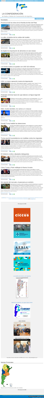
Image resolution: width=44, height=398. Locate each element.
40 (37, 197)
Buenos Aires (3, 33)
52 (17, 198)
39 (36, 197)
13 (6, 197)
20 (14, 197)
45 (9, 198)
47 (11, 198)
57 (22, 198)
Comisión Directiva (10, 0)
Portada (3, 0)
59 (25, 198)
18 (12, 197)
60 (26, 198)
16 (10, 197)
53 (18, 198)
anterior (3, 197)
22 (16, 197)
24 (19, 197)
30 (26, 197)
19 (13, 197)
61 (27, 198)
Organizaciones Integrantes (28, 0)
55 (20, 198)
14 (7, 197)
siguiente (33, 198)
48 (12, 198)
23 (18, 197)
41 (38, 197)
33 (29, 197)
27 (22, 197)
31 (27, 197)
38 (35, 197)
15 (8, 197)
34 (30, 197)
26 (21, 197)
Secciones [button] (39, 18)
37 (34, 197)
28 (23, 197)
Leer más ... (9, 33)
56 (21, 198)
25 (20, 197)
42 (39, 197)
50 (14, 198)
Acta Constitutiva (18, 0)
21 (15, 197)
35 (31, 197)
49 (13, 198)
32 (28, 197)
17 (11, 197)
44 (42, 197)
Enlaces (36, 0)
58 (24, 198)
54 (19, 198)
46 (10, 198)
